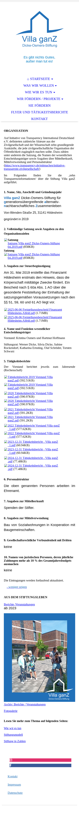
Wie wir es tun (38, 92)
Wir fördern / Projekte (38, 99)
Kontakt (39, 119)
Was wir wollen (38, 85)
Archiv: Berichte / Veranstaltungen (25, 704)
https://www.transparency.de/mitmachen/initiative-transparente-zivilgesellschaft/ (34, 167)
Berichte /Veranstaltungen (19, 604)
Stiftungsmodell (13, 734)
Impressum (14, 784)
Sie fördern (39, 105)
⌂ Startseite (38, 79)
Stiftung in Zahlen (15, 741)
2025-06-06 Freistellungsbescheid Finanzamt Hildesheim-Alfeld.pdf (35, 311)
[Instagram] (11, 760)
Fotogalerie (10, 710)
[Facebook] (10, 765)
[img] (39, 29)
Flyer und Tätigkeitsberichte (39, 112)
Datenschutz (15, 792)
